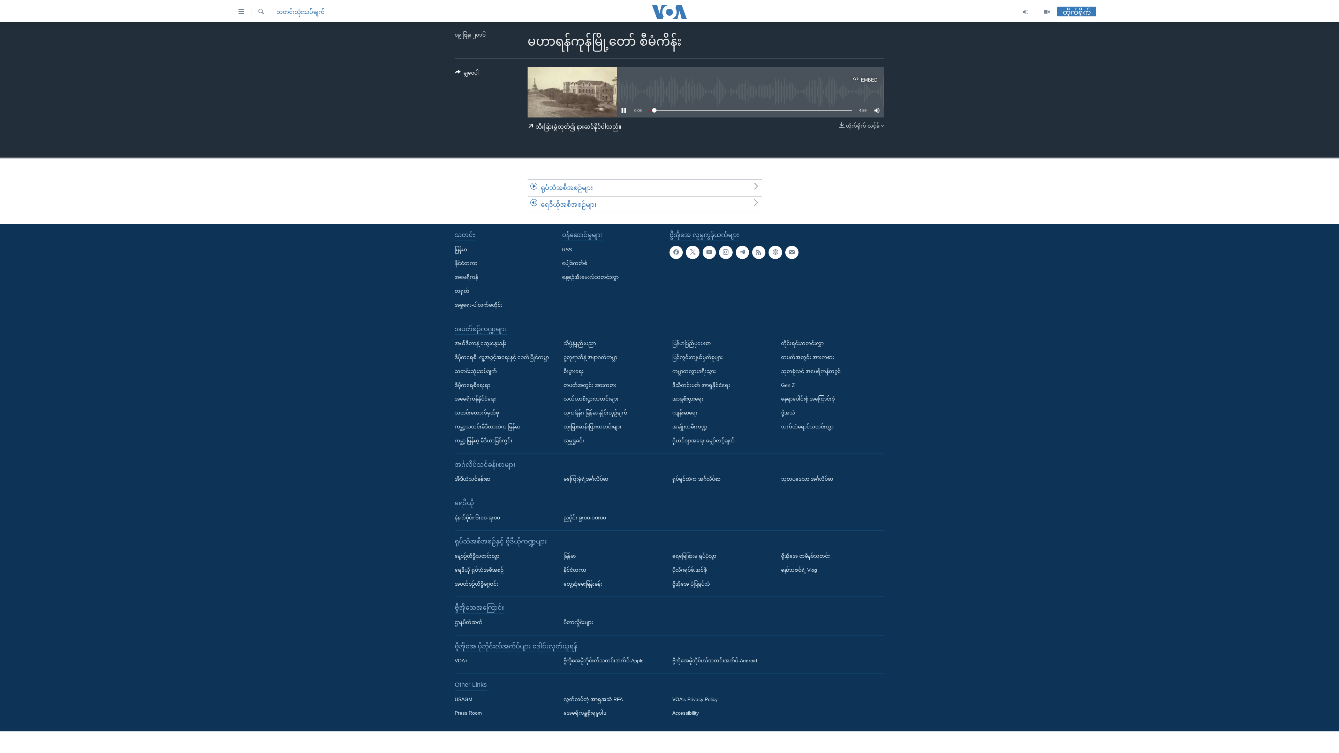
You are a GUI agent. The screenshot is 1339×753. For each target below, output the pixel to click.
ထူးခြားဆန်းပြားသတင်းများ (592, 426)
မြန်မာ (461, 249)
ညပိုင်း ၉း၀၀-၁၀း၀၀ (584, 517)
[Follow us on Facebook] (676, 252)
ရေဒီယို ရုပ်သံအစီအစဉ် (479, 570)
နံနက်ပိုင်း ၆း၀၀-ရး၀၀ (477, 517)
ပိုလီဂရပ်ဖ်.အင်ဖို (689, 570)
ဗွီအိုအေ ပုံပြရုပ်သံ (691, 584)
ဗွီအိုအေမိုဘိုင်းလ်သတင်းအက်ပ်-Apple (603, 661)
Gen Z (788, 385)
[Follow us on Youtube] (709, 252)
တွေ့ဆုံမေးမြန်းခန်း (582, 584)
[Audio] (1025, 12)
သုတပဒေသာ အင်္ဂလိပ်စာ (807, 479)
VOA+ (461, 661)
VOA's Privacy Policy (695, 699)
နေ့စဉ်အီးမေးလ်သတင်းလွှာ (590, 277)
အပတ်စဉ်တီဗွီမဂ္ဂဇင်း (476, 584)
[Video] (1046, 12)
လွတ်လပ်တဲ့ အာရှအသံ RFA (593, 699)
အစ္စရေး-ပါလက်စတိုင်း (478, 305)
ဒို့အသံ (788, 413)
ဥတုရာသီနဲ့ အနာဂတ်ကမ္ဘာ (590, 357)
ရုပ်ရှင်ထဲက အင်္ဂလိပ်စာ (696, 479)
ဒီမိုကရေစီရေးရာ (472, 385)
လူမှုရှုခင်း (573, 440)
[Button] (467, 74)
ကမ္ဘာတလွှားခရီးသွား (694, 371)
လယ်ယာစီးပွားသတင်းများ (591, 399)
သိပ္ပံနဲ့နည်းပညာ (579, 343)
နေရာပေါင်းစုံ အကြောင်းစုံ (808, 399)
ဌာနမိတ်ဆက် (469, 622)
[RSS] (758, 252)
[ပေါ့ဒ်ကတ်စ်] (775, 252)
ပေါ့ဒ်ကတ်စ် (574, 263)
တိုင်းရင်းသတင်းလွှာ (802, 343)
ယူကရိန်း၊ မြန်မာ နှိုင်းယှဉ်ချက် (595, 413)
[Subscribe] (792, 252)
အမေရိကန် (466, 277)
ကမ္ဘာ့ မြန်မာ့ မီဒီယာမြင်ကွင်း (483, 440)
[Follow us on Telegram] (742, 252)
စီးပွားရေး (573, 371)
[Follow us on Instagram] (725, 252)
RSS (567, 249)
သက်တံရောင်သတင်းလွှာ (807, 426)
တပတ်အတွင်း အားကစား (589, 385)
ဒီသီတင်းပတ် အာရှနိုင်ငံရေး (701, 385)
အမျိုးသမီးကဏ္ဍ (690, 426)
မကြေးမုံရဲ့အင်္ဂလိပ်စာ (585, 479)
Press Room (468, 713)
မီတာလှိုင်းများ (578, 622)
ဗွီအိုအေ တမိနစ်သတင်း (805, 556)
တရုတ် (462, 291)
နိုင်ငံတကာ (466, 263)
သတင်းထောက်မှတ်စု (477, 413)
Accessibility (685, 713)
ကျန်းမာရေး (684, 413)
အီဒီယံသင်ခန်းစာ (472, 479)
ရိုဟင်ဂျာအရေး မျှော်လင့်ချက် (703, 440)
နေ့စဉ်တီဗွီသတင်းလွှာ (477, 556)
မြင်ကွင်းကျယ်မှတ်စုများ (697, 357)
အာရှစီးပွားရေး (687, 399)
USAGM (463, 699)
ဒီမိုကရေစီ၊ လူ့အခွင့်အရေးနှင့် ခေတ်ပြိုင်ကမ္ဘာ (502, 357)
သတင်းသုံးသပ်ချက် (301, 12)
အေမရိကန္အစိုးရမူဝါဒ (584, 713)
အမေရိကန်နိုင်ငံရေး (475, 399)
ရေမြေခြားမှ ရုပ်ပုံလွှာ (694, 556)
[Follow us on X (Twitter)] (692, 252)
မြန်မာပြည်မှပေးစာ (691, 343)
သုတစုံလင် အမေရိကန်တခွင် (811, 371)
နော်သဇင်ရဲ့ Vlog (799, 570)
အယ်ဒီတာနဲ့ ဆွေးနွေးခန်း (481, 343)
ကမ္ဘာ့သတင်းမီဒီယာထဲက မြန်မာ (487, 426)
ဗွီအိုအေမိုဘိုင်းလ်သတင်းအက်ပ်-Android (714, 661)
